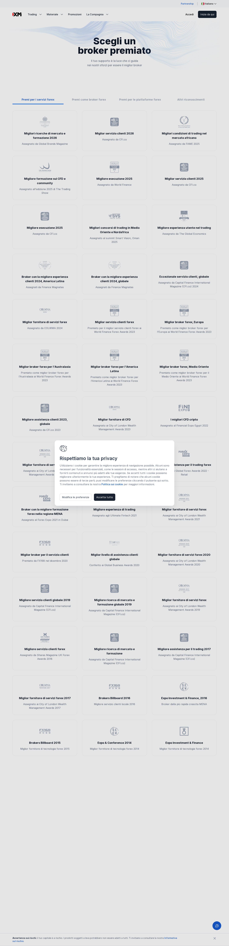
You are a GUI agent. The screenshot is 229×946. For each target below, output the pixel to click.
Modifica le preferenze (75, 497)
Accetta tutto (104, 497)
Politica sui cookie (112, 484)
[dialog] (114, 473)
